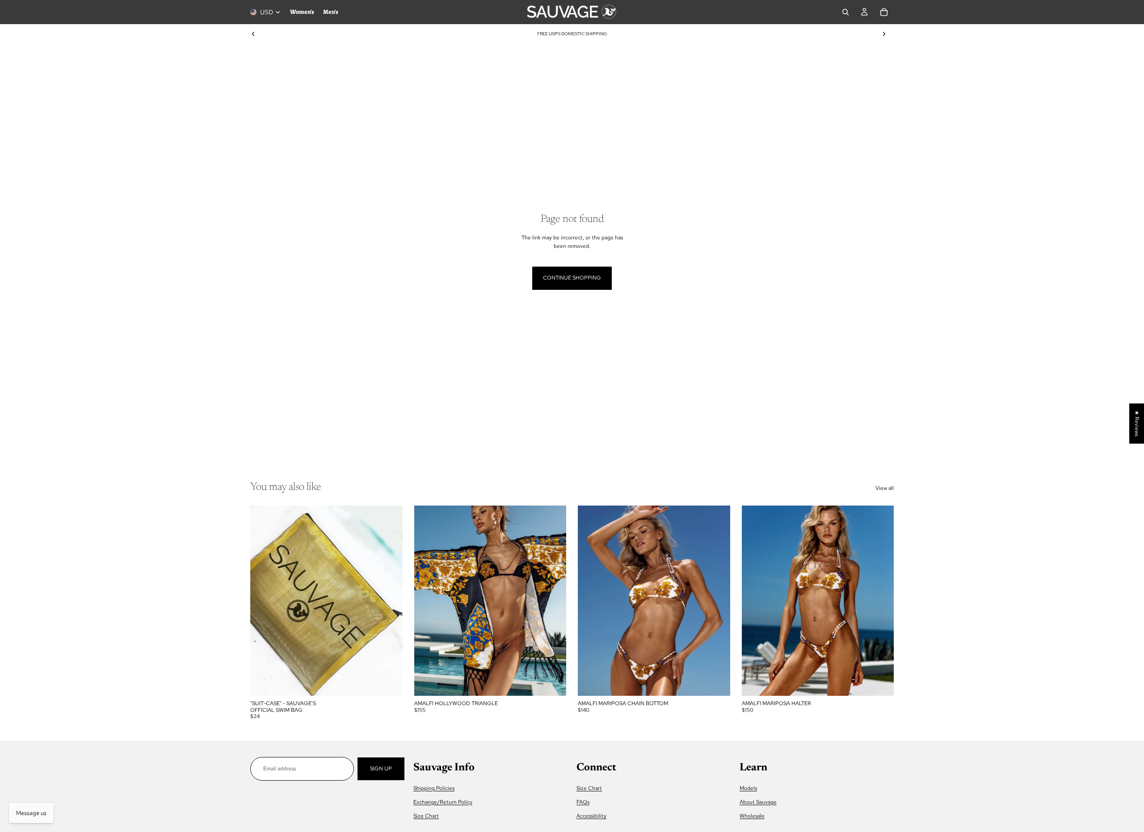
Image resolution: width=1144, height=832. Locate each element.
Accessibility (591, 815)
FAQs (582, 802)
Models (748, 788)
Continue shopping (572, 277)
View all (884, 488)
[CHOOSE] (552, 682)
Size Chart (426, 815)
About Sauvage (758, 802)
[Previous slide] (253, 34)
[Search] (845, 12)
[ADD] (389, 682)
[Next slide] (884, 34)
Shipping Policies (433, 788)
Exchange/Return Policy (442, 802)
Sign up (381, 768)
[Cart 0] (884, 12)
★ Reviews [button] (1136, 423)
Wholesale (752, 815)
